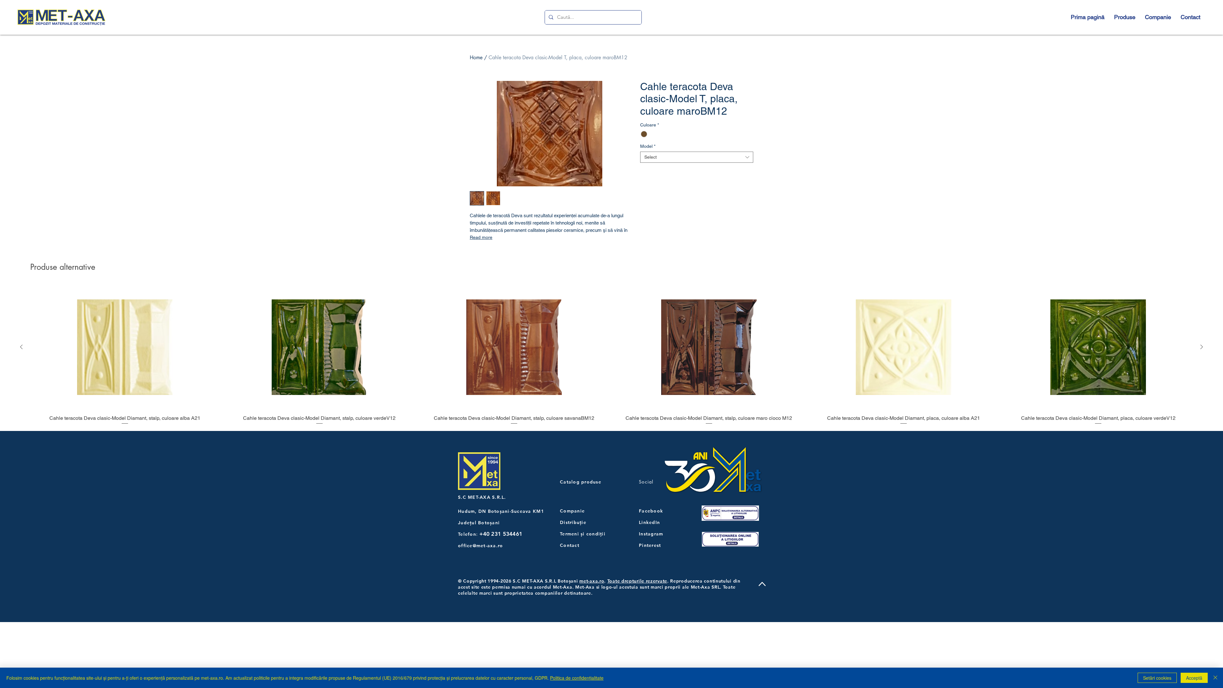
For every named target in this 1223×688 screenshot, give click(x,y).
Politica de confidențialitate (577, 678)
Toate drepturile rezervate (637, 581)
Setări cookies (1157, 678)
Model (647, 146)
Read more (481, 237)
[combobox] (696, 157)
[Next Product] (1201, 347)
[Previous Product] (21, 347)
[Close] (1215, 678)
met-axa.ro (591, 581)
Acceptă (1194, 678)
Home (476, 57)
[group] (611, 355)
